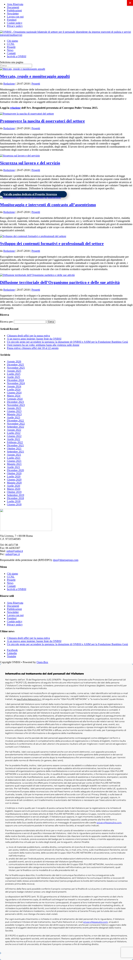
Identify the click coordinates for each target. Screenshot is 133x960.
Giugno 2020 (14, 479)
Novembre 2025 (16, 367)
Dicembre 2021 (15, 445)
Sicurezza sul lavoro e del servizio (30, 163)
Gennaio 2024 (15, 398)
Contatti (11, 53)
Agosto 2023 (14, 408)
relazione (15, 107)
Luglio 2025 (13, 373)
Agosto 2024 (14, 386)
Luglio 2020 (13, 476)
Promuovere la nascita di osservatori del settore (42, 121)
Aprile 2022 (13, 439)
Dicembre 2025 (15, 364)
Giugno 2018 (14, 504)
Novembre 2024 (16, 383)
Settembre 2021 (15, 451)
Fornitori (11, 19)
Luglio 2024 (13, 389)
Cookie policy (14, 22)
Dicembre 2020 (15, 470)
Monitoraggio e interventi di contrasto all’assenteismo (48, 204)
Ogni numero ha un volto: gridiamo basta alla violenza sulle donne (43, 344)
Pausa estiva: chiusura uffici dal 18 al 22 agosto (33, 348)
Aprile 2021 (13, 467)
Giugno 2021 (14, 460)
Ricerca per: (6, 321)
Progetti (11, 47)
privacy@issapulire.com (109, 822)
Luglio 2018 (13, 501)
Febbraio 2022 (15, 442)
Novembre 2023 (16, 405)
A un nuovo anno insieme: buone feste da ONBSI (34, 338)
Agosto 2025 (14, 370)
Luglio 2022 (13, 432)
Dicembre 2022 (15, 420)
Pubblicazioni (14, 10)
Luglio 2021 (13, 457)
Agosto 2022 (14, 429)
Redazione (9, 83)
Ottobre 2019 (14, 492)
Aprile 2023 (13, 417)
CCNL (11, 43)
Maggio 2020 (14, 482)
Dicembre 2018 (15, 498)
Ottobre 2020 (14, 473)
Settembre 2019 (15, 495)
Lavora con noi (15, 16)
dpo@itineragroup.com (65, 560)
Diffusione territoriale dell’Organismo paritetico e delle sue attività (60, 282)
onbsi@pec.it (12, 554)
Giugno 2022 (14, 436)
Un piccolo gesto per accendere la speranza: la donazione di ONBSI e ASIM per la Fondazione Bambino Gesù (67, 341)
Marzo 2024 (13, 395)
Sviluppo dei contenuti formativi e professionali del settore (52, 243)
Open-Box (42, 662)
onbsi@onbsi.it (14, 551)
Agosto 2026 (14, 361)
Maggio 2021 (14, 464)
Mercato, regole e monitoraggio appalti (35, 76)
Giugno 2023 (14, 411)
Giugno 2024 (14, 392)
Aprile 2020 (13, 485)
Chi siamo (12, 40)
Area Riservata (15, 4)
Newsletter (13, 13)
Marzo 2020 (13, 488)
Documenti (13, 7)
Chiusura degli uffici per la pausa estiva (28, 335)
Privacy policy (15, 26)
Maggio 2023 (14, 414)
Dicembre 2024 (15, 380)
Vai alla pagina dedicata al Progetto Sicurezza (30, 194)
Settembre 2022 (15, 426)
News (10, 50)
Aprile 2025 (13, 377)
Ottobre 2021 (14, 448)
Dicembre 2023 (15, 401)
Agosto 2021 (14, 454)
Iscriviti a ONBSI (16, 56)
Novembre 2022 (16, 423)
